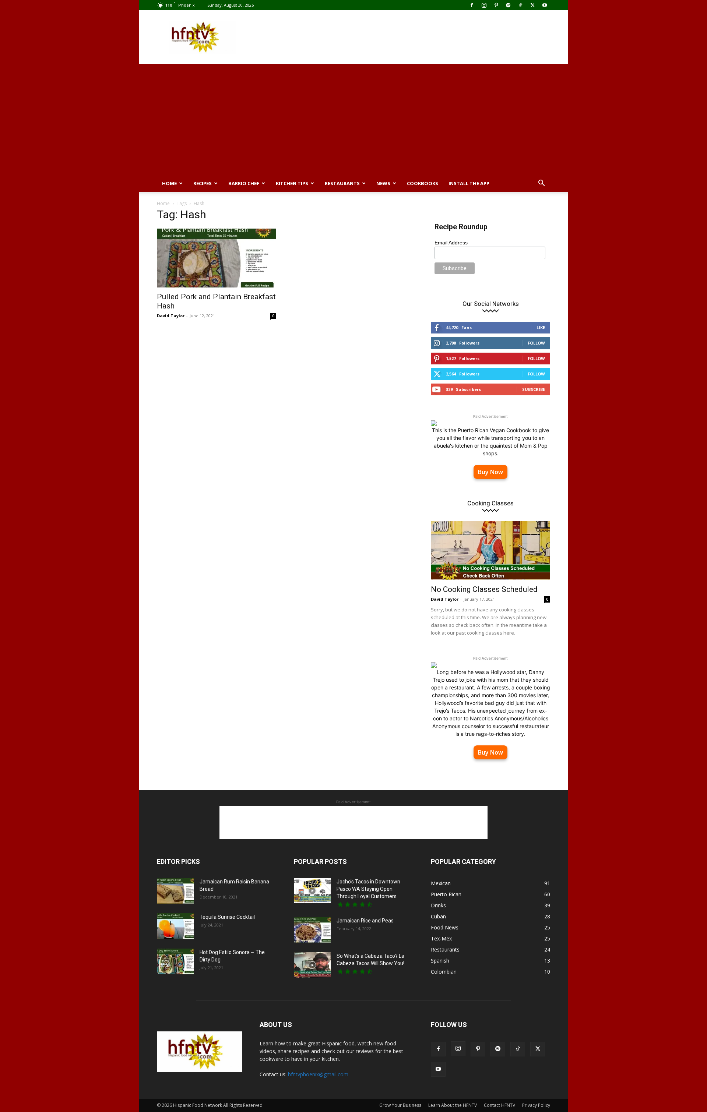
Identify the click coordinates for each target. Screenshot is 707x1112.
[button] (541, 183)
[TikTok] (520, 5)
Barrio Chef (243, 183)
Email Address (451, 243)
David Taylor (170, 315)
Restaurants (342, 183)
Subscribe (533, 389)
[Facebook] (471, 5)
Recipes (202, 183)
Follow (536, 343)
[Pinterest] (496, 5)
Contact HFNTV (499, 1105)
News (383, 183)
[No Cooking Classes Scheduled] (490, 550)
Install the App (469, 183)
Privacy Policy (536, 1105)
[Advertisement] (416, 37)
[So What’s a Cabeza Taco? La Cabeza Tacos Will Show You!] (312, 965)
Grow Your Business (400, 1105)
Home (169, 183)
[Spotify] (508, 5)
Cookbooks (422, 183)
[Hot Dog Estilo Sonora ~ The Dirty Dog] (175, 961)
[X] (532, 5)
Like (541, 327)
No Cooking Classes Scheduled (484, 589)
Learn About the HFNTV (452, 1105)
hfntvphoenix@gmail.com (318, 1074)
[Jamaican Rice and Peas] (312, 930)
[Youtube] (544, 5)
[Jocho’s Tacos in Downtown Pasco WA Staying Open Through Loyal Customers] (312, 890)
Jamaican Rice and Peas (365, 921)
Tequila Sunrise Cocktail (227, 917)
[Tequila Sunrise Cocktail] (175, 926)
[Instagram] (483, 5)
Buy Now (490, 472)
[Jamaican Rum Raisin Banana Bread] (175, 891)
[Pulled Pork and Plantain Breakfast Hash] (216, 258)
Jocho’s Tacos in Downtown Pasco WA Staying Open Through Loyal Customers (368, 889)
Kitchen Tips (292, 183)
